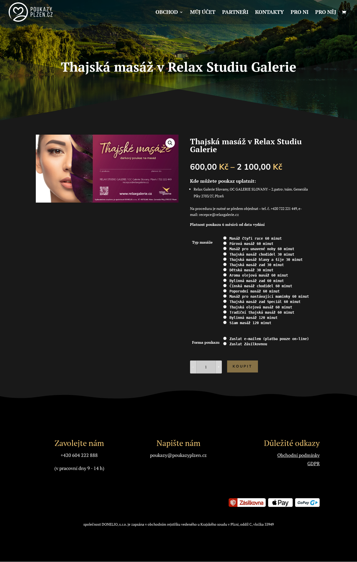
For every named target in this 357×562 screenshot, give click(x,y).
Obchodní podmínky (298, 455)
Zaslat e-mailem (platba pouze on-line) (269, 339)
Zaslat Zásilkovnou (248, 344)
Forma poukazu (206, 342)
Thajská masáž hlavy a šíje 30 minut (266, 259)
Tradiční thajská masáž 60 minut (261, 312)
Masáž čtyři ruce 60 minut (255, 238)
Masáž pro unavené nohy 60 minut (261, 249)
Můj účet (202, 12)
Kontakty (269, 12)
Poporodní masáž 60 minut (254, 291)
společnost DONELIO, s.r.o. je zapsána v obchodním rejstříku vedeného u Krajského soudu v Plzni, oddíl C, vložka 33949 (178, 524)
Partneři (235, 12)
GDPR (313, 463)
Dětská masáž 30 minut (251, 270)
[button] (170, 143)
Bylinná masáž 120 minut (253, 318)
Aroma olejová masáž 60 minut (258, 275)
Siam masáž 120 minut (250, 323)
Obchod (167, 12)
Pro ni (299, 12)
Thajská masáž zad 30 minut (256, 265)
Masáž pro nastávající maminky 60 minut (269, 296)
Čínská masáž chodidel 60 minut (260, 286)
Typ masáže (202, 242)
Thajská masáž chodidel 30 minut (261, 254)
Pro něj (325, 12)
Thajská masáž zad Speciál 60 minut (265, 302)
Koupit (242, 366)
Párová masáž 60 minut (251, 244)
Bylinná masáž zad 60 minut (256, 281)
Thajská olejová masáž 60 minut (260, 307)
